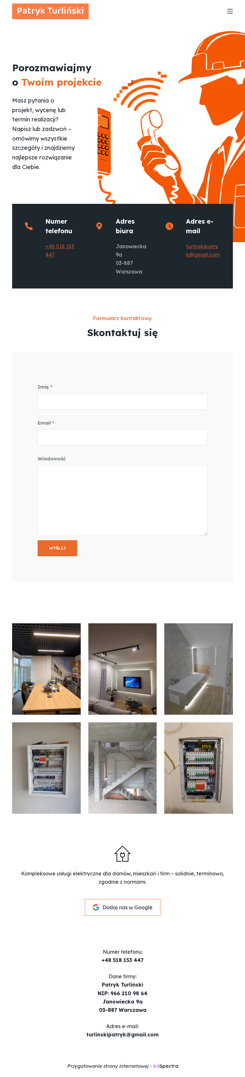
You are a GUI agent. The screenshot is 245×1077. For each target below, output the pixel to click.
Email (46, 423)
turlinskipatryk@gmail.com (122, 1034)
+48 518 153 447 (122, 960)
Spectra (165, 1066)
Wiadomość (52, 459)
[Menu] (230, 11)
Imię (45, 387)
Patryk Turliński (50, 11)
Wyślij (57, 547)
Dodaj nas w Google (127, 907)
